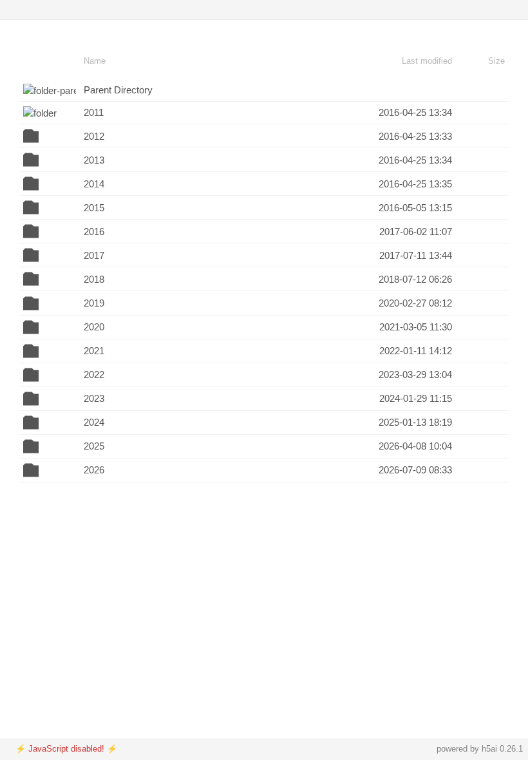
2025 (94, 446)
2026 (94, 469)
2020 (94, 326)
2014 (94, 183)
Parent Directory (118, 89)
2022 (94, 374)
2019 (94, 303)
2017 (94, 255)
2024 (94, 422)
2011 (94, 112)
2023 (94, 398)
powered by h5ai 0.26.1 (480, 749)
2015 (94, 207)
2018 (94, 279)
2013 (94, 160)
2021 (94, 350)
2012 (94, 136)
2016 (94, 231)
